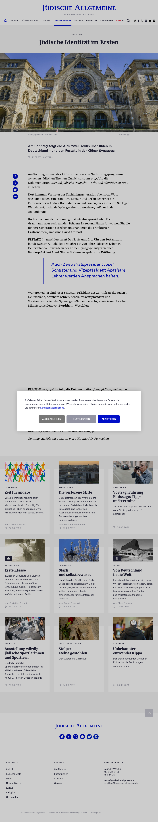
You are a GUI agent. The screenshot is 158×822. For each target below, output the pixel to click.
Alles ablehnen (51, 419)
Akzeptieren (109, 419)
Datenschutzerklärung (52, 407)
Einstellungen (81, 419)
